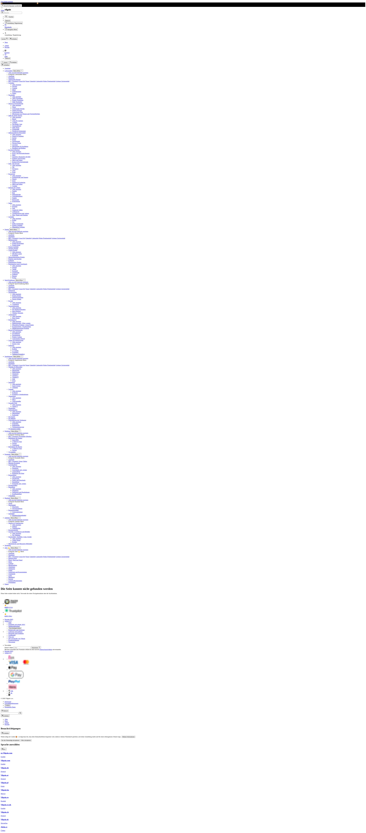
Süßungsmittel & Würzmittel (17, 133)
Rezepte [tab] (7, 724)
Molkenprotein (12, 240)
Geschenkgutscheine (15, 628)
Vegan (27, 81)
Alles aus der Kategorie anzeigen (18, 73)
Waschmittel (12, 505)
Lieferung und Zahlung (15, 632)
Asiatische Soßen (17, 210)
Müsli (14, 90)
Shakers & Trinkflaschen (15, 523)
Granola (14, 88)
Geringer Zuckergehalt (62, 81)
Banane (14, 276)
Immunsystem (12, 558)
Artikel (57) (8, 621)
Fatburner (11, 345)
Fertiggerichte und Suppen (20, 177)
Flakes (14, 93)
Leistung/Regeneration (15, 581)
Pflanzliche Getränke (18, 227)
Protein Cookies (17, 337)
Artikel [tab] (7, 723)
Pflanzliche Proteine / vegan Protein (23, 325)
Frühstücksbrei (16, 91)
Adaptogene (12, 396)
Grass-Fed (22, 81)
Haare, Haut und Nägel (15, 560)
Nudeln (14, 191)
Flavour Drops (16, 143)
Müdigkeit (11, 577)
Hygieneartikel (12, 485)
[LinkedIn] (9, 695)
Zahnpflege (11, 495)
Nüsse (14, 107)
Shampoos (15, 490)
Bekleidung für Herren (15, 447)
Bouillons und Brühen (19, 148)
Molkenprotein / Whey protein (21, 323)
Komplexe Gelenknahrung (20, 394)
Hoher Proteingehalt (49, 81)
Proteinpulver (12, 320)
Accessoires (12, 452)
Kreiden (14, 542)
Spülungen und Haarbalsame (21, 492)
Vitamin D (15, 377)
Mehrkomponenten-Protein (16, 257)
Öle (13, 167)
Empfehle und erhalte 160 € (16, 624)
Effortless (28, 436)
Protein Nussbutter (17, 100)
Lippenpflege (16, 471)
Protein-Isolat (16, 245)
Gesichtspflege (12, 465)
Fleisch (14, 179)
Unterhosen (15, 445)
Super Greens (16, 386)
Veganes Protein (13, 248)
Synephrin (15, 352)
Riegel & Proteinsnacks (15, 330)
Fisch (13, 181)
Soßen (10, 203)
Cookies (14, 122)
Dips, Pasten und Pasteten (20, 215)
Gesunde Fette (12, 403)
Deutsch (7, 58)
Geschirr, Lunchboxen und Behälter (19, 532)
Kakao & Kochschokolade (20, 162)
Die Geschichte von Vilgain (16, 638)
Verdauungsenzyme (18, 427)
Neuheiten (11, 78)
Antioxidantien (12, 410)
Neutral (14, 267)
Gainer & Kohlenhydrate (15, 340)
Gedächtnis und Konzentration (17, 572)
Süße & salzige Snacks (15, 115)
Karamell (15, 271)
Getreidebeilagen (17, 196)
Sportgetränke (12, 292)
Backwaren (15, 199)
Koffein (14, 349)
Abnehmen (11, 567)
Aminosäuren (12, 314)
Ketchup (14, 206)
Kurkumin (15, 415)
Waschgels (15, 507)
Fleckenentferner (17, 508)
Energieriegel (16, 335)
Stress (10, 562)
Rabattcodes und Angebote (16, 630)
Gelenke (10, 389)
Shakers (14, 526)
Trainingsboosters (13, 306)
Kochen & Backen (14, 150)
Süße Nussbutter (17, 102)
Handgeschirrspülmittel (19, 515)
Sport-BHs (15, 440)
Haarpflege (11, 487)
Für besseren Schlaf (14, 429)
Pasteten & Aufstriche (18, 182)
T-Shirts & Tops (17, 441)
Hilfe (9, 623)
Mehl (13, 155)
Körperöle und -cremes (19, 483)
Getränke (11, 217)
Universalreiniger (17, 512)
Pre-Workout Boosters (19, 309)
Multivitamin (16, 372)
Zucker (14, 138)
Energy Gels (16, 344)
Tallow (25, 461)
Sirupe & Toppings (18, 136)
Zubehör (7, 518)
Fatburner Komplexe (18, 354)
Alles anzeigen (16, 85)
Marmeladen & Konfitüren (20, 146)
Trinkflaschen (16, 528)
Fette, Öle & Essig (13, 163)
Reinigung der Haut (18, 473)
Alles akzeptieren (26, 740)
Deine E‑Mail (9, 647)
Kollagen (11, 260)
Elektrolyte (11, 290)
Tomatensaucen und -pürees (20, 213)
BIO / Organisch (13, 81)
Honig (14, 139)
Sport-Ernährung (10, 280)
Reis (13, 193)
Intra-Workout (16, 311)
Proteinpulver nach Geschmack (17, 264)
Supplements (9, 356)
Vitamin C (15, 375)
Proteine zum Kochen (18, 158)
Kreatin (10, 301)
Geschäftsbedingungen (11, 703)
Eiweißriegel (16, 333)
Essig (13, 172)
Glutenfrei (33, 81)
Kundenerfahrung (13, 640)
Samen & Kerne (17, 110)
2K (11, 693)
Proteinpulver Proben (14, 262)
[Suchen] (2, 12)
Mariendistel (16, 413)
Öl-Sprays (15, 169)
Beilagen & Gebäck (14, 187)
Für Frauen (11, 417)
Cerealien (11, 83)
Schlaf (10, 570)
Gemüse (14, 186)
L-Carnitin (15, 350)
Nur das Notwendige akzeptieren (10, 740)
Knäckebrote (16, 201)
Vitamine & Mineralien (15, 367)
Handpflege (15, 482)
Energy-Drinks (16, 299)
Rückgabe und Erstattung (16, 633)
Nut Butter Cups (17, 124)
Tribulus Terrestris (17, 313)
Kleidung (8, 431)
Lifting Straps (16, 540)
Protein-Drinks (16, 296)
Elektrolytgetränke (17, 297)
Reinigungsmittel (13, 510)
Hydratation (12, 582)
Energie (10, 579)
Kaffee (14, 220)
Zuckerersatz (16, 141)
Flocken (14, 86)
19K (11, 691)
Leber (10, 575)
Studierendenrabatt (14, 626)
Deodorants (15, 478)
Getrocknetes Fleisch (18, 338)
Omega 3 (15, 406)
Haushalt (7, 498)
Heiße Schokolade (17, 224)
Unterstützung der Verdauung (17, 420)
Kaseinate (15, 255)
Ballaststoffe (16, 425)
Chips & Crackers (17, 121)
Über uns (11, 637)
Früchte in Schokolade (19, 131)
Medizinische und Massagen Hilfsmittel (20, 544)
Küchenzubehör (13, 530)
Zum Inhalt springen (7, 1)
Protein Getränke (17, 225)
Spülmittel (11, 513)
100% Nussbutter (17, 98)
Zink (13, 379)
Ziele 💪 (7, 548)
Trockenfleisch (16, 126)
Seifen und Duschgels (18, 480)
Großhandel (12, 635)
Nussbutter (11, 95)
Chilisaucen (15, 211)
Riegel (14, 119)
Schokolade (15, 129)
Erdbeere (15, 274)
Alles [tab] (6, 719)
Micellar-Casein (17, 254)
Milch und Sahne (17, 160)
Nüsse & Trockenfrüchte (15, 103)
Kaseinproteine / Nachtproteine (21, 326)
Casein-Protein (12, 250)
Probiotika (15, 423)
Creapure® (15, 304)
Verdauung (11, 569)
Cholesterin (11, 574)
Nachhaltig (22, 436)
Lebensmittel (9, 71)
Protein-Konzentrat (18, 243)
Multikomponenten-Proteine (20, 328)
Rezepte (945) (9, 619)
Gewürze (15, 145)
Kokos (14, 278)
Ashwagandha (16, 401)
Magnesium (15, 370)
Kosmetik (8, 454)
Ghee (13, 170)
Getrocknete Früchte (18, 109)
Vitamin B (15, 374)
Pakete (7, 584)
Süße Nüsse (15, 127)
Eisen (14, 381)
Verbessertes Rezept (14, 79)
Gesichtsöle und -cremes (19, 470)
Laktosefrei (39, 81)
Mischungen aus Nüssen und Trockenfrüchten (26, 114)
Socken (14, 443)
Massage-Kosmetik (14, 463)
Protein (7, 229)
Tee (13, 222)
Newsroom (11, 642)
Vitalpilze (15, 387)
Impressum (8, 701)
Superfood (11, 382)
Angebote (7, 68)
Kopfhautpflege (17, 494)
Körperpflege (12, 475)
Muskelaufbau (12, 565)
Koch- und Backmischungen (20, 153)
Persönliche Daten (10, 707)
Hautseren (15, 468)
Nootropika (11, 408)
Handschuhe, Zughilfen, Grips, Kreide (20, 537)
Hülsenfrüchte (16, 194)
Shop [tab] (6, 721)
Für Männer (12, 418)
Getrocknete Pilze (17, 112)
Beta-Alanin (16, 318)
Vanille (14, 269)
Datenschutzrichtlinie (45, 649)
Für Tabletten (16, 535)
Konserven (11, 174)
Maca (14, 399)
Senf (13, 208)
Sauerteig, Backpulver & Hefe (21, 157)
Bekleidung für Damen (15, 438)
